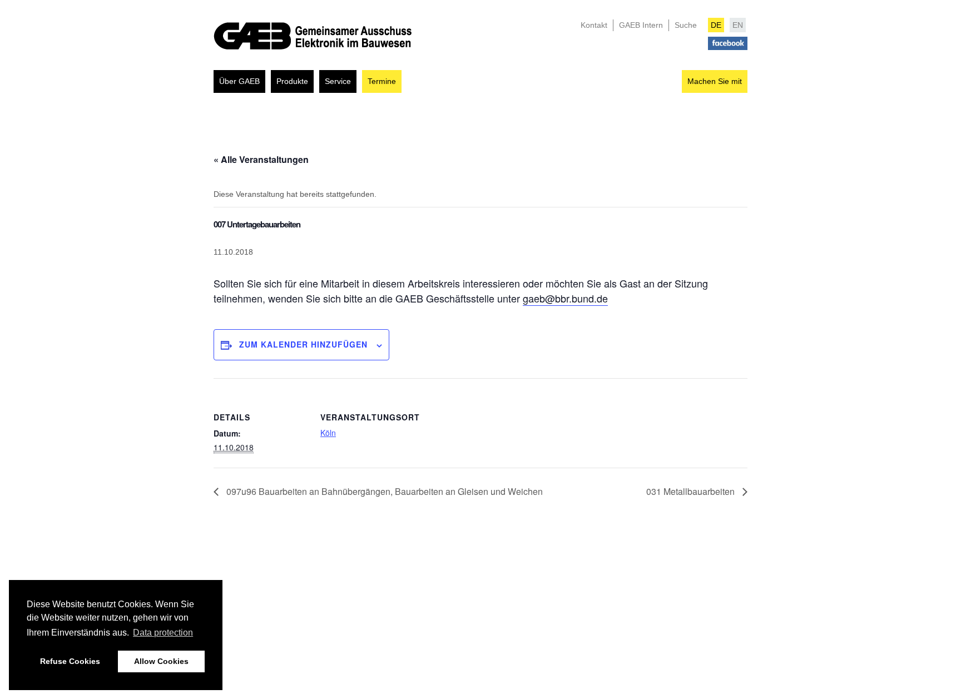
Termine (382, 81)
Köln (328, 432)
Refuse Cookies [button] (70, 661)
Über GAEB (239, 81)
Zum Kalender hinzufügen (303, 344)
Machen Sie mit (714, 81)
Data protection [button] (163, 632)
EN (737, 25)
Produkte (292, 81)
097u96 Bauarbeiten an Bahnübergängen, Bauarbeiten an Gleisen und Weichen (383, 491)
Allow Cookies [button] (161, 661)
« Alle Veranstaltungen (261, 159)
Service (338, 81)
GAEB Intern (641, 25)
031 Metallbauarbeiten (691, 491)
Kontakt (594, 25)
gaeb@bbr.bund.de (565, 298)
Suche (686, 25)
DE (716, 25)
